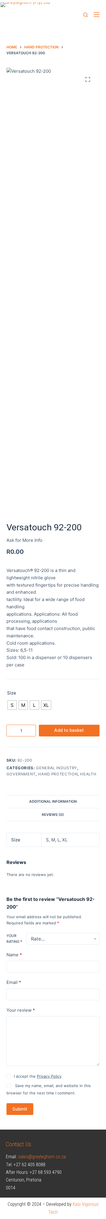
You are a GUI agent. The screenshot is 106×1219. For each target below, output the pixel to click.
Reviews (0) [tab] (53, 814)
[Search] (85, 15)
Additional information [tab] (53, 801)
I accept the (38, 1076)
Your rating (14, 938)
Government (21, 774)
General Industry (56, 767)
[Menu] (97, 15)
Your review (20, 1010)
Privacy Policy (49, 1076)
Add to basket (69, 730)
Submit (19, 1109)
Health (88, 774)
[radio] (12, 705)
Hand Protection (58, 774)
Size (11, 693)
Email (13, 982)
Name (14, 954)
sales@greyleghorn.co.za (42, 1156)
